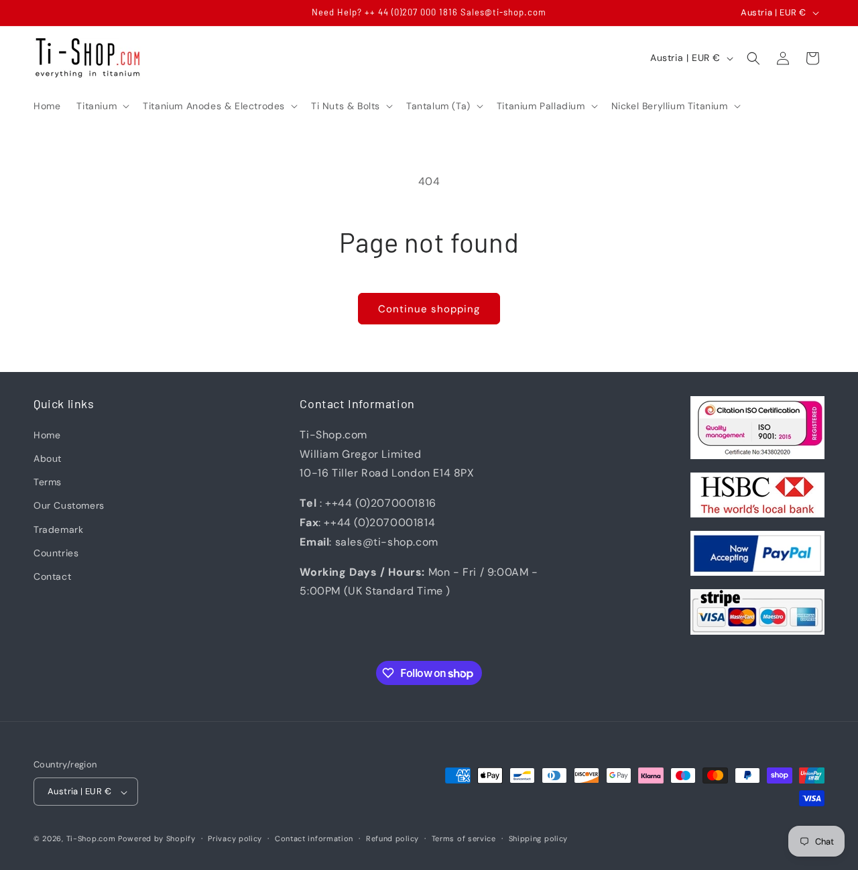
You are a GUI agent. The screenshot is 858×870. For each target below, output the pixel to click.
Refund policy (392, 838)
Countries (56, 552)
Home (47, 434)
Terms (48, 482)
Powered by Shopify (157, 839)
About (48, 458)
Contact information (314, 838)
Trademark (58, 529)
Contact (52, 576)
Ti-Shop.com (91, 839)
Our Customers (69, 505)
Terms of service (464, 838)
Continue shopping (429, 309)
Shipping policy (538, 838)
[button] (101, 106)
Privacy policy (235, 838)
